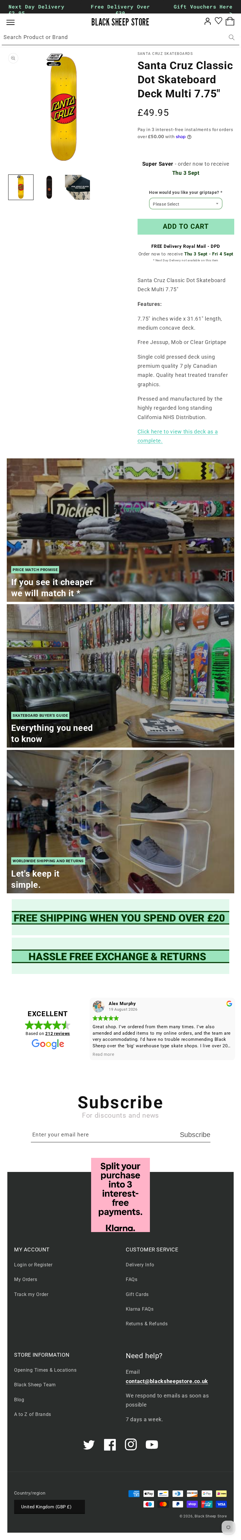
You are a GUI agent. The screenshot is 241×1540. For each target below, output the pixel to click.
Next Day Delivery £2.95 (36, 9)
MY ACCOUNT (32, 1249)
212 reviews (57, 1033)
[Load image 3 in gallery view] (77, 187)
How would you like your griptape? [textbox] (185, 192)
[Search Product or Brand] (231, 37)
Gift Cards (137, 1294)
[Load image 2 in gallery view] (49, 187)
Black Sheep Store (211, 1516)
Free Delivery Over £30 (120, 9)
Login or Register (33, 1265)
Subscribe (195, 1135)
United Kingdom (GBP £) (46, 1506)
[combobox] (120, 37)
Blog (19, 1399)
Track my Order (31, 1294)
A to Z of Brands (32, 1414)
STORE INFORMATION (41, 1355)
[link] (120, 917)
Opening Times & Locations (45, 1370)
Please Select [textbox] (166, 204)
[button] (15, 22)
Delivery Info (140, 1265)
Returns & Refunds (147, 1323)
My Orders (25, 1279)
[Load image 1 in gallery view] (21, 187)
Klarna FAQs (140, 1309)
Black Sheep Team (35, 1384)
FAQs (132, 1279)
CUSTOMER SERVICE (152, 1249)
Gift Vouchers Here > (202, 9)
